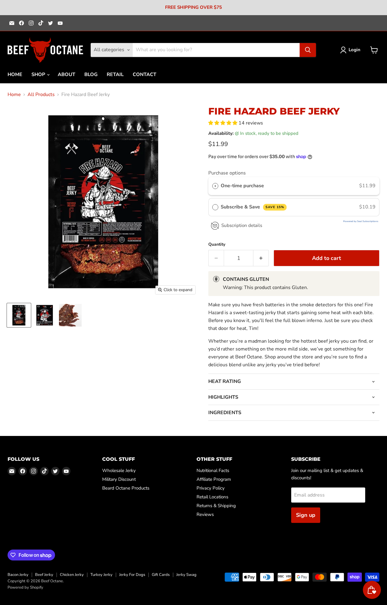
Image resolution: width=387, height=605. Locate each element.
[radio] (215, 186)
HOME (15, 74)
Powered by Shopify (25, 587)
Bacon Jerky (18, 574)
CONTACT (144, 74)
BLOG (91, 74)
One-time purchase (242, 185)
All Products (41, 94)
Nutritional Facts (213, 470)
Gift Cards (161, 574)
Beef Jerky (44, 574)
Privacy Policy (211, 488)
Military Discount (119, 479)
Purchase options (227, 173)
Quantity (216, 244)
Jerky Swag (186, 574)
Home (14, 94)
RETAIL (115, 74)
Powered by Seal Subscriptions (360, 221)
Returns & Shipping (216, 506)
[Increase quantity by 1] (261, 258)
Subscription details (241, 225)
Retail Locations (212, 497)
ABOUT (66, 74)
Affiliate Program (214, 479)
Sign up (305, 515)
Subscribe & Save (252, 207)
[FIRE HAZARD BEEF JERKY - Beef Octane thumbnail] (19, 315)
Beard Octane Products (125, 488)
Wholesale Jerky (119, 470)
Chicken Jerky (72, 574)
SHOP (38, 74)
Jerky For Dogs (132, 574)
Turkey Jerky (101, 574)
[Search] (308, 50)
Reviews (205, 514)
